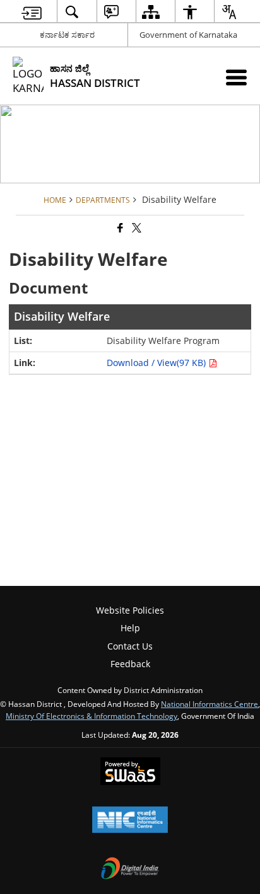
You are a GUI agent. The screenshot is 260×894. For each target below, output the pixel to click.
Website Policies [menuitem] (130, 610)
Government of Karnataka (188, 34)
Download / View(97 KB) (157, 363)
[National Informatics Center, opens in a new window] (130, 821)
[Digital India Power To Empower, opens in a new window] (130, 869)
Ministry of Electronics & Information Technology (91, 716)
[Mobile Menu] (236, 77)
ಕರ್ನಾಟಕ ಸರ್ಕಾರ (67, 34)
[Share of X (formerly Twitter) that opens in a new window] (136, 227)
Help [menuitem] (130, 628)
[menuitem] (31, 11)
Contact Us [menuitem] (130, 646)
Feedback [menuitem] (130, 664)
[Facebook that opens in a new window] (119, 227)
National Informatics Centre (209, 704)
